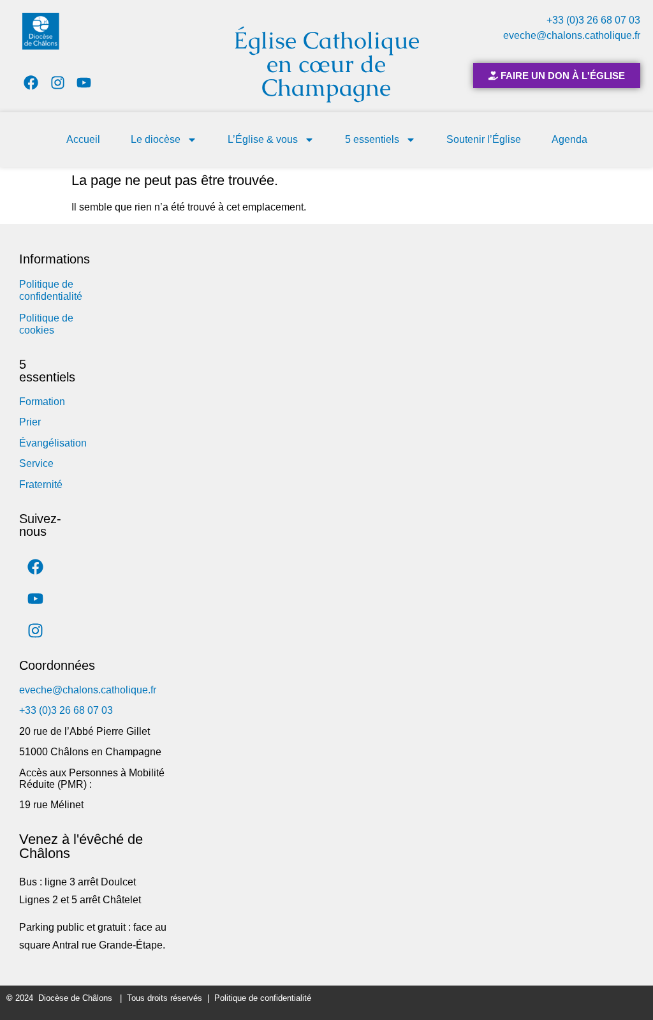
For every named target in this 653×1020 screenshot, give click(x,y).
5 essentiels (372, 139)
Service (36, 463)
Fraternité (40, 484)
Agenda (569, 139)
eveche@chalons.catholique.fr (571, 35)
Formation (42, 401)
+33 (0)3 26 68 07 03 (593, 20)
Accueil (83, 139)
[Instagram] (58, 82)
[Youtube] (84, 82)
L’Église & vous (263, 139)
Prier (30, 422)
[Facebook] (31, 82)
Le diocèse (155, 139)
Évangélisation (53, 443)
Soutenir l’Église (483, 139)
